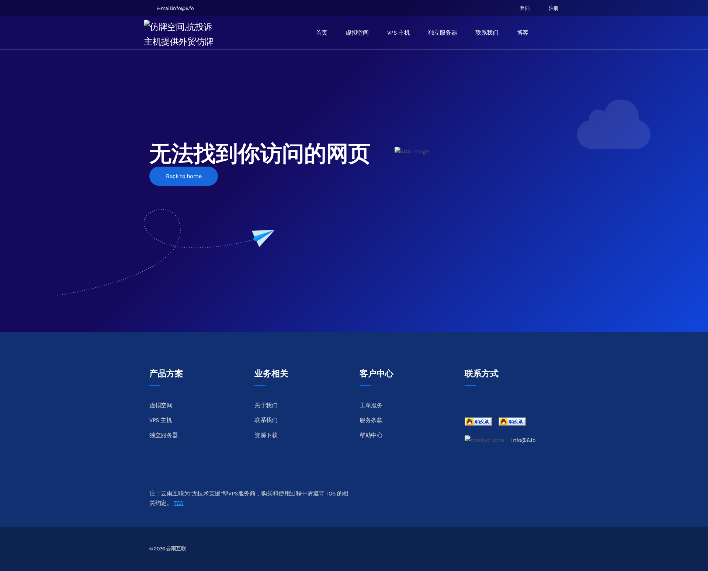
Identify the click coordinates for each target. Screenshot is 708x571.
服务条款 (371, 420)
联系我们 (486, 32)
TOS (179, 502)
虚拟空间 (357, 32)
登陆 (524, 8)
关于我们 (265, 405)
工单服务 (371, 405)
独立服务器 (442, 32)
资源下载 (265, 435)
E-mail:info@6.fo (175, 8)
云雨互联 (176, 549)
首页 (321, 32)
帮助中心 (371, 435)
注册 (553, 8)
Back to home (183, 176)
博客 (522, 32)
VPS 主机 (398, 32)
